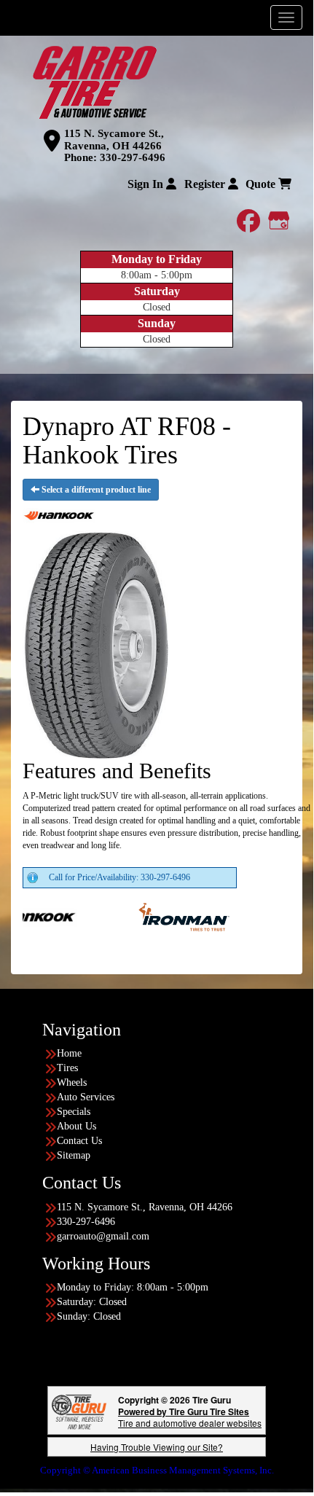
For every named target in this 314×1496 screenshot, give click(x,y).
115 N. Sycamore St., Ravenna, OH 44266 (114, 140)
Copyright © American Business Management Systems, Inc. (157, 1470)
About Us (76, 1126)
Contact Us (79, 1140)
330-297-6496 (132, 157)
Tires (67, 1067)
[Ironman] (167, 916)
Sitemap (73, 1155)
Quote (262, 184)
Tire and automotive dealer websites (190, 1417)
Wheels (72, 1082)
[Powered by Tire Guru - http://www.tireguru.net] (79, 1410)
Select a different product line (95, 490)
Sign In (146, 184)
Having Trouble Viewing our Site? (156, 1447)
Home (69, 1053)
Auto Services (85, 1097)
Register (206, 184)
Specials (73, 1111)
